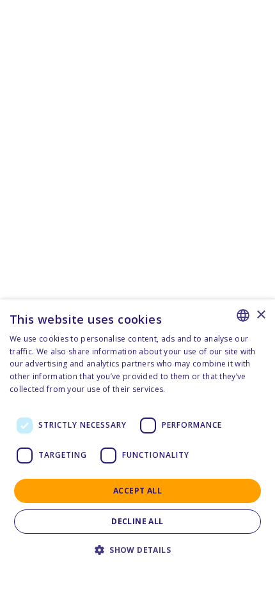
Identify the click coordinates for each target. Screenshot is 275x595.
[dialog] (137, 447)
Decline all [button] (137, 521)
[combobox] (243, 315)
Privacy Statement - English (129, 569)
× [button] (260, 315)
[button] (137, 550)
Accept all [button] (137, 490)
